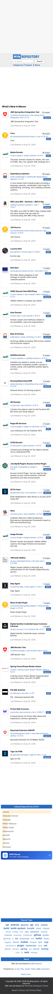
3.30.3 (39, 587)
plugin (21, 945)
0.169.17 (40, 712)
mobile (25, 942)
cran (21, 932)
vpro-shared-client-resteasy (36, 294)
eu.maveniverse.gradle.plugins (23, 606)
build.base (14, 337)
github (38, 935)
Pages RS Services (18, 423)
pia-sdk (25, 693)
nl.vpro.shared (16, 294)
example (8, 935)
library (46, 938)
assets (44, 925)
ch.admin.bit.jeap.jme (19, 115)
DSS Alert (14, 268)
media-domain (30, 155)
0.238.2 (37, 252)
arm (37, 925)
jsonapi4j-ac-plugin (27, 467)
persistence (11, 946)
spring (24, 949)
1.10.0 (12, 469)
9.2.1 (42, 629)
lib (33, 712)
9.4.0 (12, 672)
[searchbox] (20, 61)
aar (8, 924)
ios (17, 938)
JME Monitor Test (18, 647)
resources (31, 945)
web (27, 952)
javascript (25, 938)
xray (36, 205)
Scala (17, 969)
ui (22, 952)
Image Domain (16, 534)
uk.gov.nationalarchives (20, 561)
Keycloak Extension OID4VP (22, 730)
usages (46, 112)
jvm (33, 938)
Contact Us (23, 990)
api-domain (26, 405)
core (38, 136)
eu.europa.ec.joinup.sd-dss (21, 271)
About (37, 65)
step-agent (30, 587)
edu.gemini (15, 252)
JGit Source (15, 227)
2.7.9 (32, 693)
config (15, 931)
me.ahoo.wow (16, 514)
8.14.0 (40, 514)
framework (28, 935)
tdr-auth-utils (37, 561)
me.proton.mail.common (20, 712)
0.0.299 (13, 563)
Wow (12, 511)
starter (36, 949)
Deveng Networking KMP (21, 381)
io (13, 938)
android (15, 924)
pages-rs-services (31, 426)
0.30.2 (38, 337)
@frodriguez (36, 963)
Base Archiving (17, 334)
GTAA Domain (16, 442)
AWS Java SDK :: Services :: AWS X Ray (27, 202)
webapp (34, 952)
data (27, 931)
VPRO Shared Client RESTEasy (23, 291)
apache (25, 925)
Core (12, 133)
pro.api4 (13, 467)
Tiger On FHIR (16, 751)
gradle (46, 935)
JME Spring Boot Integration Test (24, 112)
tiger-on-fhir (35, 755)
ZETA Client (15, 489)
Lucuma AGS (16, 249)
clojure (46, 928)
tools (18, 952)
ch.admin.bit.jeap (17, 650)
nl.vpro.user (15, 316)
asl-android (31, 492)
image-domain (30, 537)
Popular (28, 65)
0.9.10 (45, 136)
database (35, 931)
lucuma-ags (27, 252)
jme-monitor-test (34, 650)
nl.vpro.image (16, 537)
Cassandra (45, 969)
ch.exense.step (16, 587)
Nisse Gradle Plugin (19, 603)
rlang (40, 946)
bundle (31, 928)
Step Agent (15, 583)
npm (40, 942)
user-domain (27, 316)
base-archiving (27, 337)
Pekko (33, 969)
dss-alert (39, 271)
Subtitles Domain (17, 355)
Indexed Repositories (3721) (26, 807)
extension (18, 935)
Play (22, 969)
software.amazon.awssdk (21, 205)
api (32, 924)
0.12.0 (20, 736)
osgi (46, 942)
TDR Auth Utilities (18, 558)
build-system (18, 928)
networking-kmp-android (35, 384)
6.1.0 (27, 117)
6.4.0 (45, 650)
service (16, 949)
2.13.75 (13, 386)
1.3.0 (40, 492)
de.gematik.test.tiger (19, 755)
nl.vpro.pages (16, 426)
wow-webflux (29, 514)
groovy (7, 938)
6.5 (46, 271)
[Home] (26, 58)
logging (8, 942)
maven (16, 942)
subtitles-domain (33, 358)
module (33, 942)
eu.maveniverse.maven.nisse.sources (26, 230)
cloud (8, 931)
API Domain (15, 402)
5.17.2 (12, 297)
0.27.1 (21, 179)
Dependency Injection (19, 174)
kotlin (39, 938)
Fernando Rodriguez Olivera (36, 986)
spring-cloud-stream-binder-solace (33, 669)
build (7, 928)
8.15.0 (40, 155)
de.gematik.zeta (17, 492)
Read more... (26, 974)
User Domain (16, 312)
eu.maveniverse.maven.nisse (22, 136)
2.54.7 (13, 207)
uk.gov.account (16, 629)
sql (30, 949)
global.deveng (16, 384)
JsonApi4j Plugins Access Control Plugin (28, 464)
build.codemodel (17, 177)
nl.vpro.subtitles (17, 358)
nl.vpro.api (14, 405)
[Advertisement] (26, 26)
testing (44, 949)
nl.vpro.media (16, 155)
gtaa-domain (28, 445)
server (8, 949)
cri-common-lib (31, 629)
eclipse (44, 931)
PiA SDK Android (17, 690)
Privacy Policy (35, 990)
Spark (27, 969)
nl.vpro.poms (15, 445)
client (39, 928)
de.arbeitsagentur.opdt (20, 733)
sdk (45, 945)
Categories (18, 65)
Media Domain (16, 152)
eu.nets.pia (15, 693)
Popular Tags (26, 920)
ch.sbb (13, 669)
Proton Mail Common (19, 709)
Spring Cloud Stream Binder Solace (25, 666)
